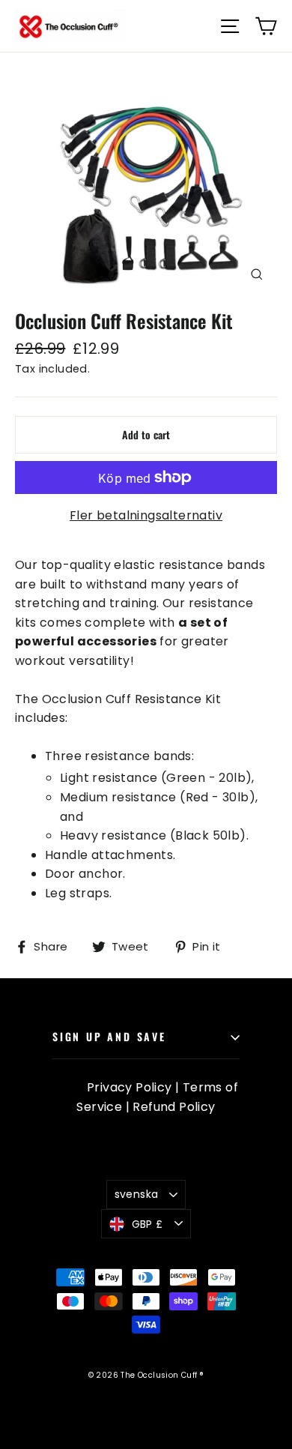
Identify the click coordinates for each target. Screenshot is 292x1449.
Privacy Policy (129, 1087)
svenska (136, 1194)
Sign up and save (109, 1036)
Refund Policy (174, 1106)
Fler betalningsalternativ (146, 515)
